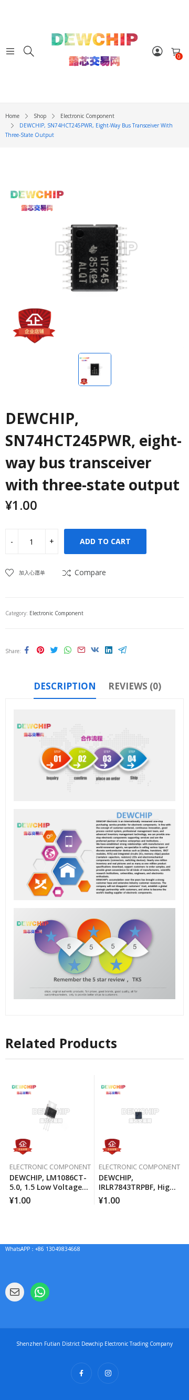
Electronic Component (56, 613)
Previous (13, 1139)
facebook (81, 1373)
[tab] (64, 687)
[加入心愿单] (88, 1085)
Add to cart (105, 541)
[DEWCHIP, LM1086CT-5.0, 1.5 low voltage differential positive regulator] (50, 1116)
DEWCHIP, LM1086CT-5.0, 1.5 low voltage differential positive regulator (48, 1191)
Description (65, 686)
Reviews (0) (134, 686)
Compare (90, 572)
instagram (108, 1373)
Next (175, 1139)
